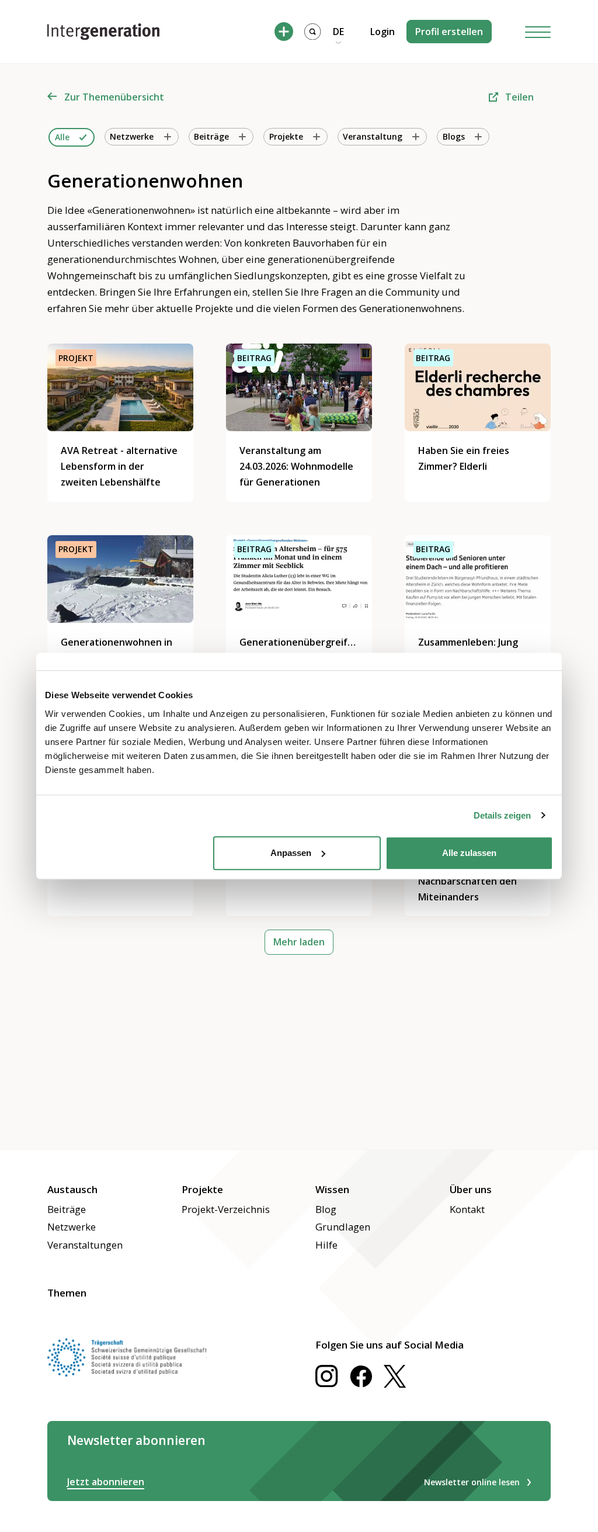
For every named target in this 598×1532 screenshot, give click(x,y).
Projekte (202, 1189)
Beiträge (66, 1209)
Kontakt (467, 1209)
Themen (66, 1292)
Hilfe (326, 1245)
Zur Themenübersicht (114, 97)
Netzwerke (71, 1226)
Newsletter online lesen (472, 1482)
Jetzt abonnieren (105, 1481)
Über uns (471, 1189)
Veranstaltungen (85, 1245)
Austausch (72, 1189)
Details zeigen (502, 815)
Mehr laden (299, 941)
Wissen (332, 1189)
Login (382, 31)
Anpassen (290, 853)
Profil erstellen (449, 31)
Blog (325, 1209)
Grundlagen (342, 1226)
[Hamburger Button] (538, 32)
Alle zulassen (469, 853)
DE (338, 31)
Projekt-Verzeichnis (226, 1209)
